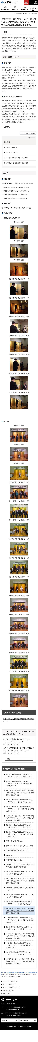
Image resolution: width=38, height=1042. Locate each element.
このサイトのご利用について (10, 981)
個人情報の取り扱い (8, 990)
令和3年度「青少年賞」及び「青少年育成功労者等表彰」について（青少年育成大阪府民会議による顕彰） (20, 911)
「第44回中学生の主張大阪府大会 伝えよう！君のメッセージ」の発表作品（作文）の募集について (20, 920)
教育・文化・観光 (13, 972)
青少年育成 (21, 972)
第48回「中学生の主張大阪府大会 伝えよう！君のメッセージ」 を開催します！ (19, 775)
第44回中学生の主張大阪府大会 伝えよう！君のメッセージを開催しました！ (19, 928)
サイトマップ (6, 993)
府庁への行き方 (6, 1020)
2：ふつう (21, 742)
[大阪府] (9, 2)
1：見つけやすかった (12, 750)
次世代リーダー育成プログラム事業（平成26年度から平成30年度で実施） (20, 866)
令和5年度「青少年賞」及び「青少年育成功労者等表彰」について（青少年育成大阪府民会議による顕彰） (20, 961)
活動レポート (10, 855)
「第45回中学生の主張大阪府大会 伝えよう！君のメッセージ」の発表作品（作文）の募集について (20, 945)
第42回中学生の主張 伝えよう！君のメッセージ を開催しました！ (20, 896)
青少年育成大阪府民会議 (15, 769)
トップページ (4, 972)
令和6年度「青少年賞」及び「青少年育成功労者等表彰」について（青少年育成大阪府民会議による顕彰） (20, 818)
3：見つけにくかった (12, 753)
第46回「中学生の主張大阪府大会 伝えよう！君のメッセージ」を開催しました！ (19, 826)
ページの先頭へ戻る (34, 1000)
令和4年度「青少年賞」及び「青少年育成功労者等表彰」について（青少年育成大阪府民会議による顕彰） (20, 936)
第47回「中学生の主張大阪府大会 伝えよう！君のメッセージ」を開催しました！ (19, 801)
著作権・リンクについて (9, 984)
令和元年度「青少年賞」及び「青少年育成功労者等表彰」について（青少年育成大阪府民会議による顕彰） (20, 881)
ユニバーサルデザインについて (11, 987)
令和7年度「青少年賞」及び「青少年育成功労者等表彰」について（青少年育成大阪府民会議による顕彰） (20, 793)
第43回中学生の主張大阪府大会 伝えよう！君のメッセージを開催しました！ (19, 903)
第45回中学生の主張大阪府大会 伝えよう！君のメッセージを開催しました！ (19, 953)
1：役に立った (10, 742)
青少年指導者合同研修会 (14, 860)
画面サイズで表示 (30, 133)
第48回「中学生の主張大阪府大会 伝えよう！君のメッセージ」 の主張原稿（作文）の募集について (20, 784)
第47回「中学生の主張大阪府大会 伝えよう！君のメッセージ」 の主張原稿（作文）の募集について (20, 809)
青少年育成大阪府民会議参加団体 (17, 850)
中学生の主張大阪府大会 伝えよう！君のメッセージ (20, 889)
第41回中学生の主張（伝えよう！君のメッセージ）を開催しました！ (20, 873)
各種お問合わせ (24, 1020)
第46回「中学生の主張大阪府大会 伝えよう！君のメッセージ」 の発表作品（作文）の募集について (20, 834)
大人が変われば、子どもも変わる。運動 (19, 846)
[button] (26, 2)
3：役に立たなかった (12, 744)
